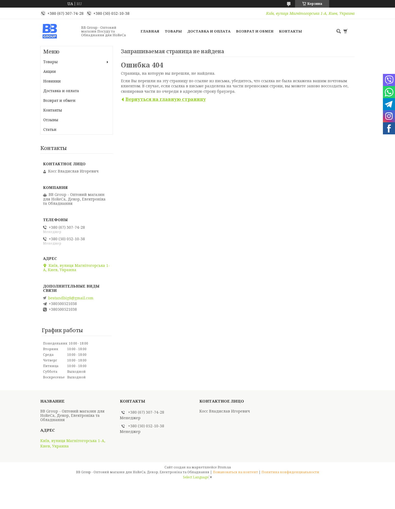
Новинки (52, 81)
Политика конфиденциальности (290, 472)
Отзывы (50, 119)
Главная (150, 31)
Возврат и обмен (255, 31)
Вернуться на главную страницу (165, 99)
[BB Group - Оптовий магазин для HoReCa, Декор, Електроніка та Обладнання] (59, 31)
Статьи (49, 129)
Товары (173, 31)
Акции (49, 71)
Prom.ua (224, 467)
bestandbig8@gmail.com (71, 298)
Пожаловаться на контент (235, 472)
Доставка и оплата (209, 31)
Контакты (290, 31)
